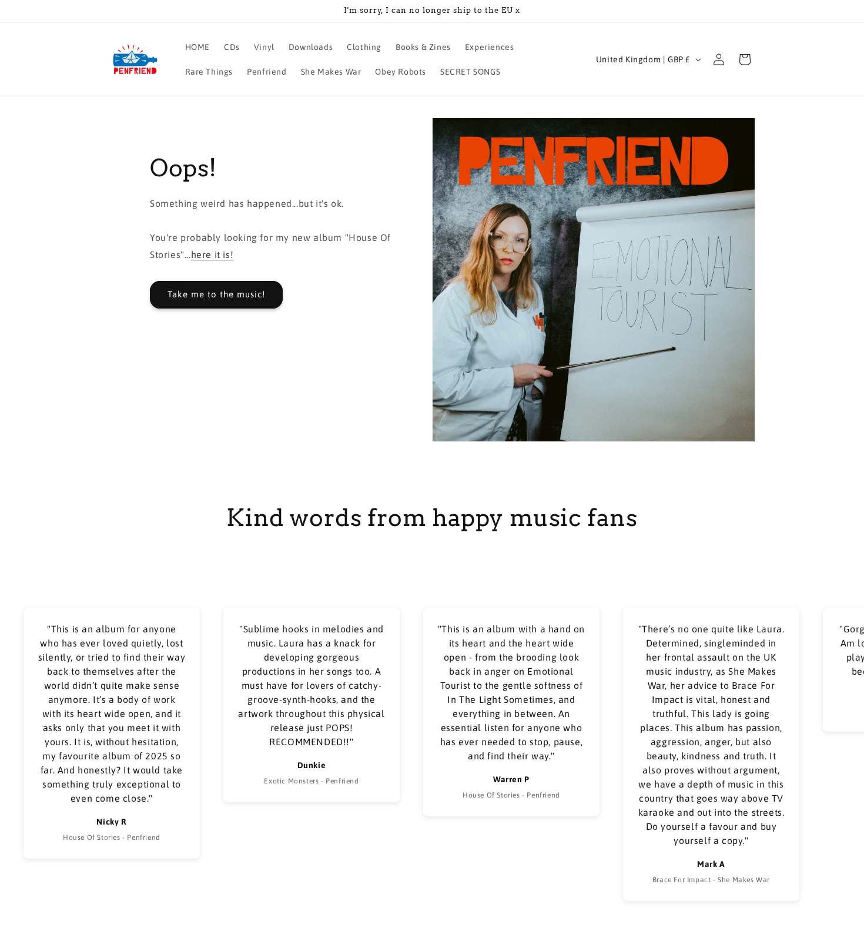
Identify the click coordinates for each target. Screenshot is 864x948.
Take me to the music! (216, 294)
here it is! (212, 254)
